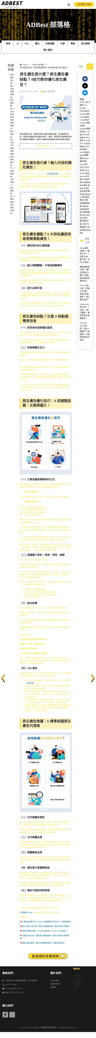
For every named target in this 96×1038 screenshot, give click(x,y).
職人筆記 (48, 50)
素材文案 (83, 215)
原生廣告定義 (52, 174)
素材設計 (84, 221)
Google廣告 (84, 117)
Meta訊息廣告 (85, 152)
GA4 (85, 105)
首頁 (8, 43)
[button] (69, 4)
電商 (73, 43)
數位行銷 (84, 200)
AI (17, 43)
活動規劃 (86, 212)
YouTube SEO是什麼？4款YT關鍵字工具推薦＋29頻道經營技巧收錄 (85, 331)
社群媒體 (49, 43)
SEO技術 (86, 173)
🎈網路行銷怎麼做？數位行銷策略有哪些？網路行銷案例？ (43, 943)
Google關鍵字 (85, 120)
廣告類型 (51, 91)
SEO (27, 43)
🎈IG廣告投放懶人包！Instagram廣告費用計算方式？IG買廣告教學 (45, 922)
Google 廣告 (85, 114)
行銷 (62, 43)
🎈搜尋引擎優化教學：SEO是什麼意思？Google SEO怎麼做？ (44, 931)
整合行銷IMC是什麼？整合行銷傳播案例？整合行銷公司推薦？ (46, 926)
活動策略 (85, 206)
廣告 (37, 43)
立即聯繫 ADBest (26, 912)
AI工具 (85, 102)
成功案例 (85, 43)
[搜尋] (90, 67)
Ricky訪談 (83, 164)
